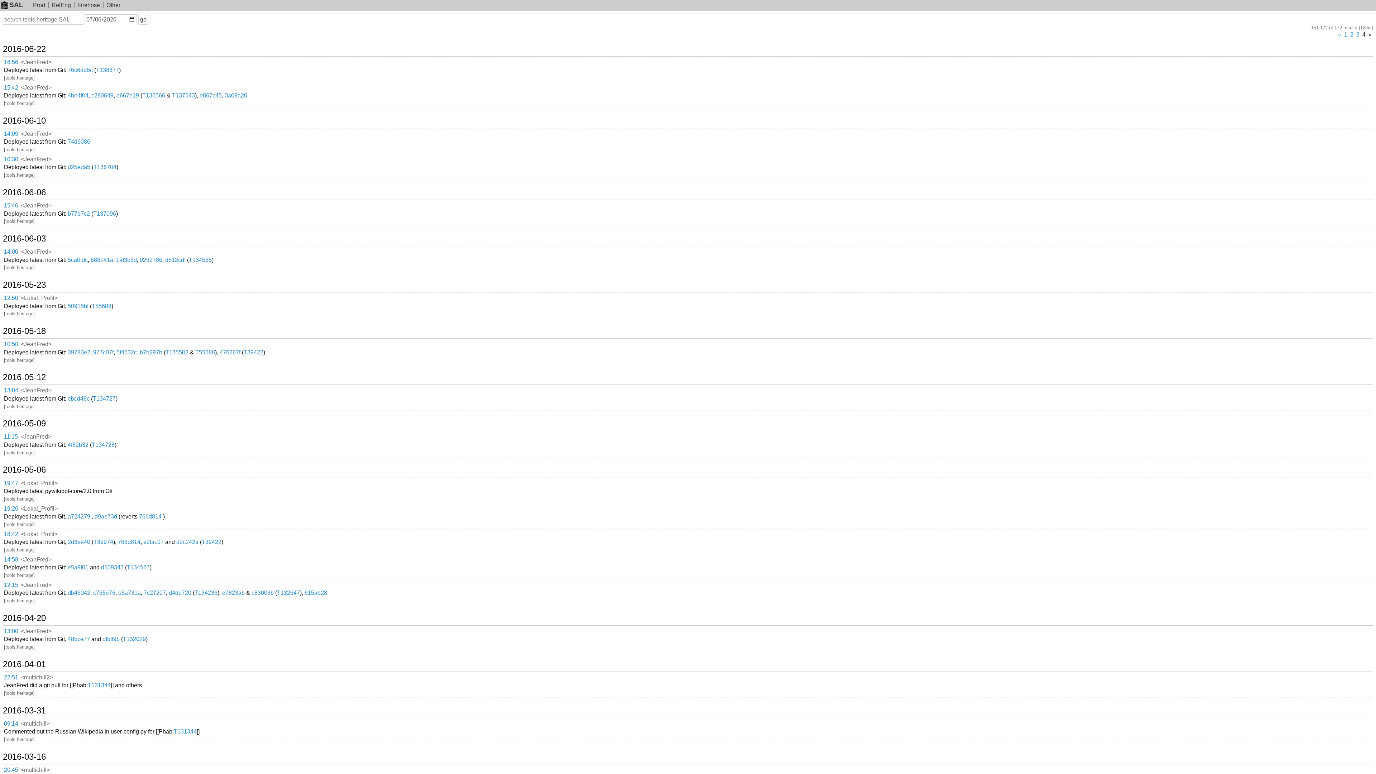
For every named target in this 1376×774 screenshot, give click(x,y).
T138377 (107, 70)
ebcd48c (79, 399)
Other (113, 5)
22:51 (11, 677)
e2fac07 (153, 542)
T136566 (153, 95)
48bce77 (79, 639)
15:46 (11, 205)
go (143, 19)
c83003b (263, 593)
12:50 (11, 298)
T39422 (253, 352)
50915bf (78, 306)
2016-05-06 (24, 470)
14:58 (11, 559)
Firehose (88, 5)
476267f (230, 352)
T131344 (99, 685)
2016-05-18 (24, 331)
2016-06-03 (24, 239)
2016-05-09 (24, 423)
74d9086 (79, 142)
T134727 (104, 399)
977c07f (103, 352)
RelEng (61, 5)
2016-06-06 (24, 192)
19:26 (11, 509)
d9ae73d (106, 516)
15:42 (11, 88)
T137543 (183, 95)
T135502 (177, 352)
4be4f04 (78, 95)
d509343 (112, 567)
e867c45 (211, 95)
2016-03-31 (24, 710)
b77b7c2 (79, 214)
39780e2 (79, 352)
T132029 (134, 639)
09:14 (11, 724)
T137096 (104, 214)
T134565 (200, 260)
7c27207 (155, 593)
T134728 (103, 445)
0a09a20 (236, 95)
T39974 (103, 542)
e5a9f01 (78, 567)
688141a (102, 260)
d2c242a (187, 542)
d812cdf (175, 260)
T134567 (138, 567)
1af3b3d (126, 260)
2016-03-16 (24, 757)
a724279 (79, 516)
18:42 (11, 534)
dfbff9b (111, 639)
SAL (16, 5)
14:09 (11, 134)
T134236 (206, 593)
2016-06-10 (24, 121)
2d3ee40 (79, 542)
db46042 (79, 593)
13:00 (11, 631)
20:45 (11, 770)
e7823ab (233, 593)
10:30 (11, 159)
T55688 (101, 306)
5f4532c (126, 352)
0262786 (151, 260)
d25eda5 (79, 167)
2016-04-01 (24, 664)
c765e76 (104, 593)
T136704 (105, 167)
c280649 (102, 95)
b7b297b (151, 352)
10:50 (11, 344)
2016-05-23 (24, 285)
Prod (39, 5)
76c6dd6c (80, 70)
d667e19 (127, 95)
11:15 (11, 437)
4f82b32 (78, 445)
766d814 (150, 516)
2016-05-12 (24, 377)
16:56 (11, 62)
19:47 (11, 483)
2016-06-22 (24, 49)
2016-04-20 (24, 618)
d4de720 (180, 593)
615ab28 (316, 593)
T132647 (288, 593)
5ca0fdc (78, 260)
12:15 (11, 585)
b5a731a (129, 593)
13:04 (11, 390)
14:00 (11, 252)
